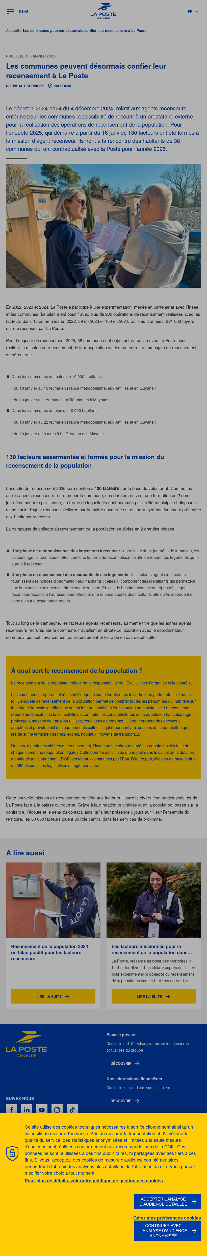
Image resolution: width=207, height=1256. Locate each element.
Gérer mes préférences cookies (167, 1218)
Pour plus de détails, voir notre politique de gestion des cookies (94, 1180)
